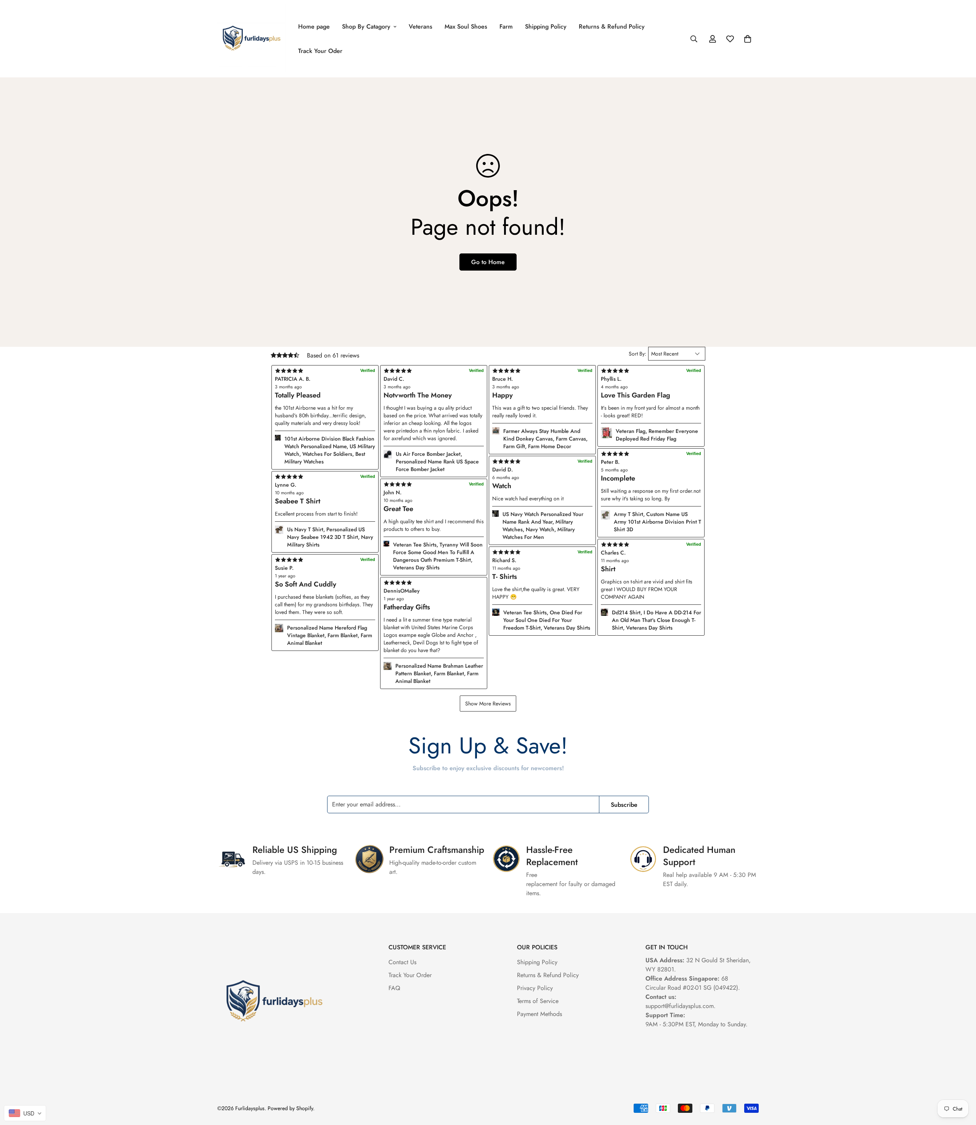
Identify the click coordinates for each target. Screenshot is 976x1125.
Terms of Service (538, 1001)
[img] (434, 582)
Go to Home (488, 262)
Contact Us (402, 962)
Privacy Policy (535, 988)
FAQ (394, 988)
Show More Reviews (488, 703)
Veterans (420, 26)
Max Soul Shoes (466, 26)
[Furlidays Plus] (251, 38)
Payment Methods (539, 1014)
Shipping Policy (546, 26)
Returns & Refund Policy (612, 26)
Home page (314, 26)
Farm (506, 26)
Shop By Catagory (366, 26)
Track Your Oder (320, 50)
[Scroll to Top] (961, 1083)
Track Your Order (410, 975)
